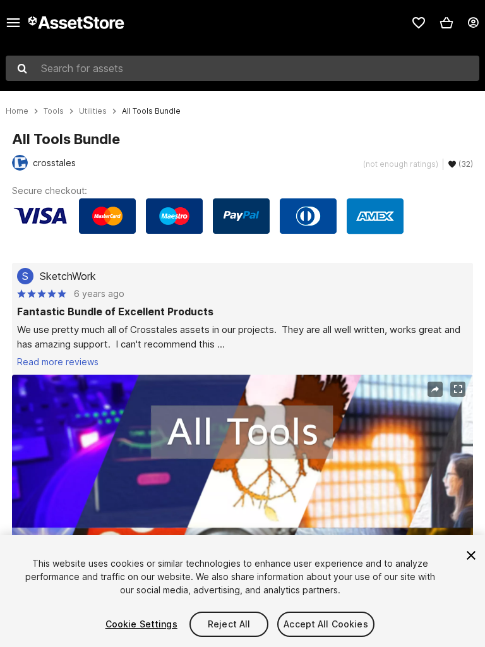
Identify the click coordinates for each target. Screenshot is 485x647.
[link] (418, 22)
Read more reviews (58, 361)
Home (17, 111)
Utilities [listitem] (93, 111)
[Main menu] (13, 22)
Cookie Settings (141, 624)
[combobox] (242, 68)
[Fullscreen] (457, 389)
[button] (446, 22)
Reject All (229, 624)
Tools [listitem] (54, 111)
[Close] (471, 555)
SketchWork (68, 276)
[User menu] (473, 22)
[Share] (435, 389)
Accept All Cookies (326, 624)
